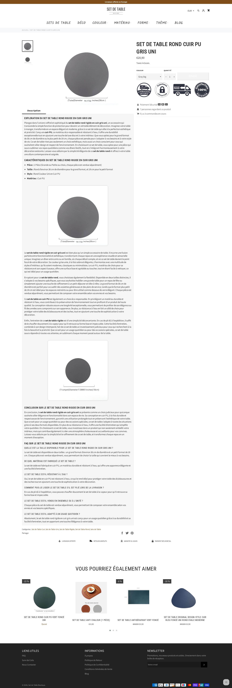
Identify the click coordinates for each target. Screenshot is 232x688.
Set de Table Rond (82, 529)
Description (34, 110)
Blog (179, 23)
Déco (81, 23)
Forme (143, 23)
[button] (110, 630)
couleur (139, 70)
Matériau (122, 23)
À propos (89, 655)
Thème (161, 23)
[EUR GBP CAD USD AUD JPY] (190, 11)
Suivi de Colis (28, 660)
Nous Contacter (29, 664)
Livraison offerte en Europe (116, 2)
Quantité (167, 70)
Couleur (99, 23)
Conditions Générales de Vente (98, 669)
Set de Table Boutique (36, 685)
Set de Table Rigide (67, 529)
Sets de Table (58, 23)
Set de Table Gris (52, 529)
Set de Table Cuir (38, 529)
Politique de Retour (93, 660)
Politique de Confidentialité (97, 664)
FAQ (24, 655)
